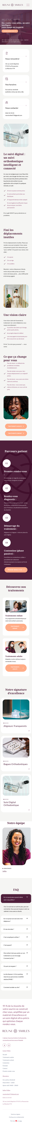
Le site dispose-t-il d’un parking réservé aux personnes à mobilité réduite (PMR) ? (14, 976)
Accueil (5, 1054)
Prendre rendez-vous (8, 31)
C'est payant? (8, 945)
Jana (20, 1121)
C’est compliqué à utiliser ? (12, 937)
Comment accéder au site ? (12, 987)
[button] (16, 898)
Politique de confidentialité (16, 1117)
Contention (6, 1063)
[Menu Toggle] (27, 5)
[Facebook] (4, 1045)
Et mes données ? (9, 929)
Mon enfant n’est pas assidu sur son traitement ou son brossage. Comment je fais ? (14, 955)
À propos (5, 1065)
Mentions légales (15, 1114)
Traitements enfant (8, 1060)
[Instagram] (9, 1045)
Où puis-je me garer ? (10, 966)
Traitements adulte (8, 1057)
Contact (5, 1068)
